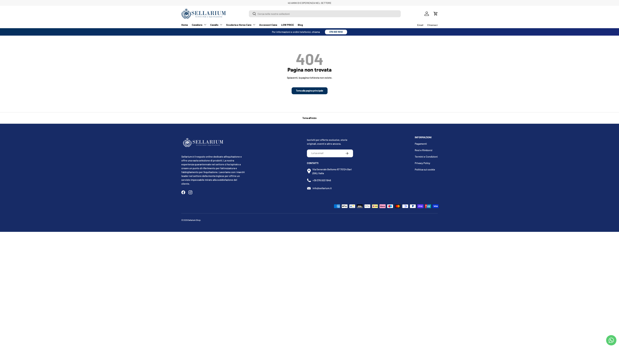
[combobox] (325, 13)
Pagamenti (421, 143)
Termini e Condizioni (426, 156)
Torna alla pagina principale (309, 90)
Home (184, 24)
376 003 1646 (336, 31)
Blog (300, 24)
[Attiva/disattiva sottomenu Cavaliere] (205, 25)
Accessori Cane (268, 24)
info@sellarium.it (322, 188)
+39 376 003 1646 (322, 180)
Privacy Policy (422, 162)
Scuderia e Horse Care (238, 24)
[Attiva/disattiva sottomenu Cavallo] (221, 25)
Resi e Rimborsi (423, 150)
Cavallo (214, 24)
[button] (435, 13)
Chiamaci (432, 24)
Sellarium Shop (194, 220)
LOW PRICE (287, 24)
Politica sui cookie (425, 169)
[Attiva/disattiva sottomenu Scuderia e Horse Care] (254, 25)
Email (420, 24)
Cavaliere (197, 24)
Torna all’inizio (309, 118)
